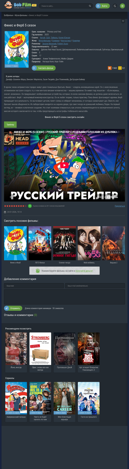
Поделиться (120, 206)
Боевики (55, 40)
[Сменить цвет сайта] (114, 5)
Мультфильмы (21, 15)
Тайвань (54, 37)
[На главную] (20, 6)
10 (25, 206)
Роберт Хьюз (62, 43)
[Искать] (90, 5)
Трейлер (10, 124)
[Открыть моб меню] (122, 5)
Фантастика (66, 40)
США (48, 37)
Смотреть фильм (45, 68)
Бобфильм (8, 15)
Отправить (15, 308)
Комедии (76, 40)
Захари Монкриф (49, 43)
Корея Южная (64, 37)
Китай (42, 37)
